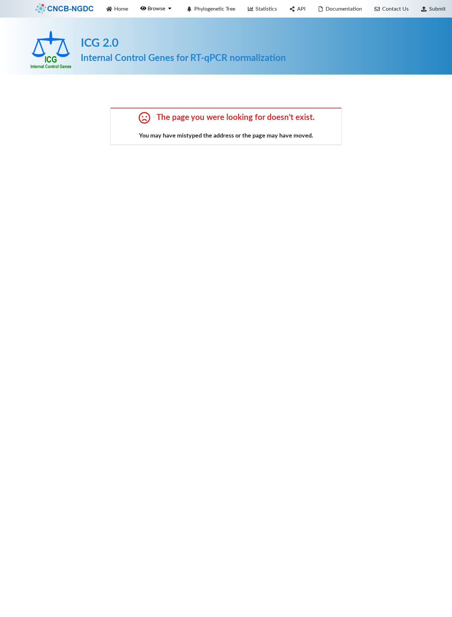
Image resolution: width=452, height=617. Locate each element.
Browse (157, 8)
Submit (437, 9)
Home (121, 9)
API (301, 9)
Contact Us (395, 9)
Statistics (266, 9)
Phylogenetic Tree (214, 9)
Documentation (344, 9)
